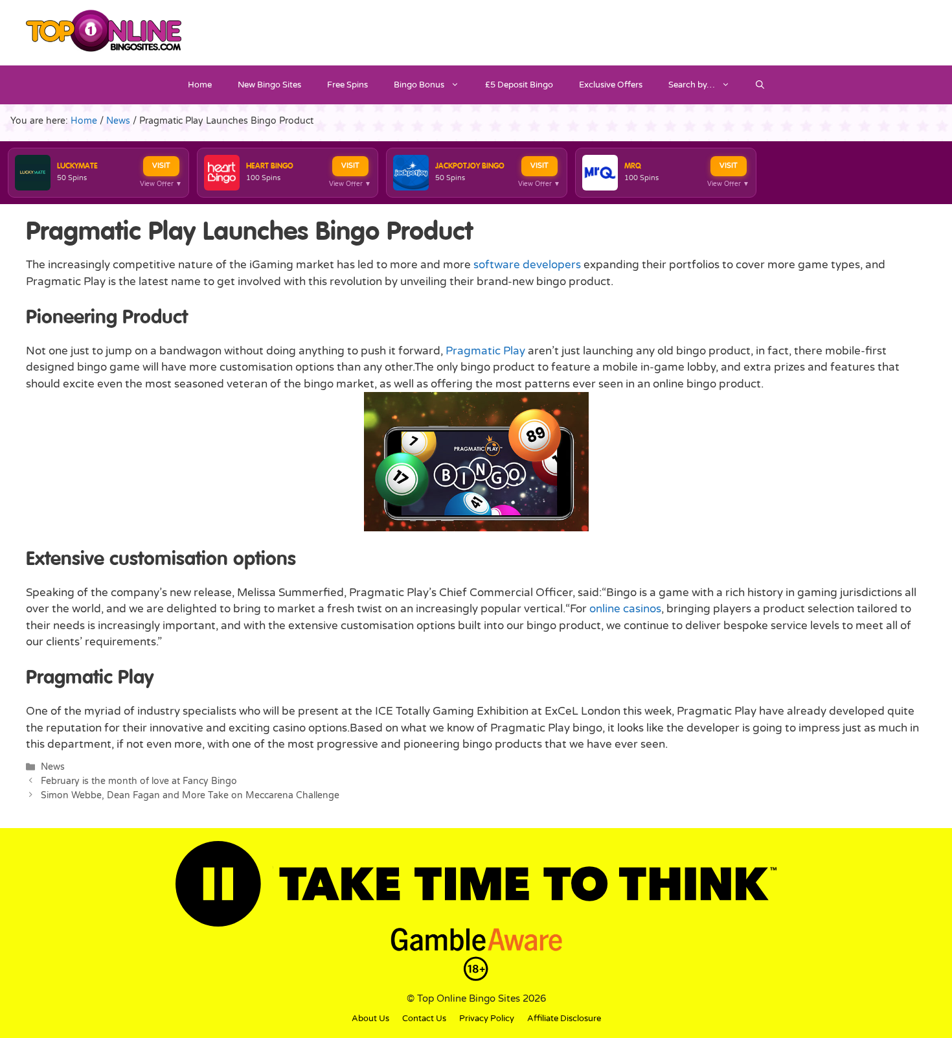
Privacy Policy (486, 1018)
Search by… (691, 85)
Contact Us (424, 1018)
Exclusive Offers (610, 85)
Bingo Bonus (419, 85)
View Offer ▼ (161, 184)
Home (200, 85)
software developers (527, 264)
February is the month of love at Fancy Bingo (139, 781)
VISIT (161, 165)
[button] (760, 84)
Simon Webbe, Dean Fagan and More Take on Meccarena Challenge (190, 795)
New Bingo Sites (269, 85)
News (53, 766)
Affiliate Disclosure (564, 1018)
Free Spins (347, 85)
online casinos (625, 609)
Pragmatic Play (485, 351)
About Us (370, 1018)
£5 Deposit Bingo (519, 85)
